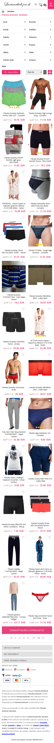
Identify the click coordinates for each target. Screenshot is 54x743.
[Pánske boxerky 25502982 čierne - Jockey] (14, 322)
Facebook (8, 670)
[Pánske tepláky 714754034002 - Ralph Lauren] (14, 550)
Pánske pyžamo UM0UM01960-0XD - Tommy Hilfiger (14, 617)
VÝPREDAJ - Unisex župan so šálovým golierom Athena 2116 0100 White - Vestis (13, 205)
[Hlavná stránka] (4, 11)
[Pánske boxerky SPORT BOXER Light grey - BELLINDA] (14, 139)
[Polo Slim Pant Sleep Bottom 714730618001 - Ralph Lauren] (14, 413)
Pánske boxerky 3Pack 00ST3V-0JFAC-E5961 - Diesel (14, 251)
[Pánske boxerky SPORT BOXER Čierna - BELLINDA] (40, 139)
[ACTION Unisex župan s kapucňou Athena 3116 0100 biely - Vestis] (40, 322)
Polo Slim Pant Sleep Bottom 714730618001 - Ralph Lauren (14, 434)
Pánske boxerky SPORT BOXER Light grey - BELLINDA (13, 160)
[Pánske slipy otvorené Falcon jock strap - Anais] (40, 596)
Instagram (21, 670)
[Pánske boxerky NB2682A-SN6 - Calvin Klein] (40, 367)
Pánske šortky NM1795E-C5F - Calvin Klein (40, 480)
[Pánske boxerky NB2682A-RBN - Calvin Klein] (40, 276)
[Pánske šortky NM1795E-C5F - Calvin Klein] (40, 459)
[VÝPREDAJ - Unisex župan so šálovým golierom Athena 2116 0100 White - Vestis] (14, 185)
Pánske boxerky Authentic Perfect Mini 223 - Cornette (14, 114)
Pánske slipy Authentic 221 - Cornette (40, 434)
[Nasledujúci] (43, 637)
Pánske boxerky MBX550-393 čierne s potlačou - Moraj (14, 525)
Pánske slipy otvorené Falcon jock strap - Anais (40, 617)
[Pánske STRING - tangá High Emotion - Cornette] (40, 231)
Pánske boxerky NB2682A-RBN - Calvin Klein (40, 297)
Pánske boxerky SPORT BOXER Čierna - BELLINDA (40, 160)
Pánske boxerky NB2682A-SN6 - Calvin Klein (40, 388)
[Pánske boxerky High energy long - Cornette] (40, 93)
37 (34, 638)
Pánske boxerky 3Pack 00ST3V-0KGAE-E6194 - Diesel (40, 525)
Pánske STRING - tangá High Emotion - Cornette (40, 251)
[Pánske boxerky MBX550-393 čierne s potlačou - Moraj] (14, 505)
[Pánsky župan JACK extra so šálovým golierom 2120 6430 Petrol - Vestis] (40, 550)
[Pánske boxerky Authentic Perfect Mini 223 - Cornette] (14, 93)
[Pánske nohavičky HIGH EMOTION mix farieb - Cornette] (40, 185)
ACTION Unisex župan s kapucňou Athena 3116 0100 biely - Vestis (40, 342)
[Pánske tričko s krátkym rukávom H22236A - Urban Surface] (14, 459)
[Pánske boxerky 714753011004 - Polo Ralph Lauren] (14, 276)
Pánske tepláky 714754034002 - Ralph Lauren (14, 571)
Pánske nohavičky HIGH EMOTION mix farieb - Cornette (40, 205)
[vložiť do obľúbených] (22, 81)
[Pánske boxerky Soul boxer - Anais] (14, 367)
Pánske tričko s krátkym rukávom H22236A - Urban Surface (14, 480)
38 (39, 638)
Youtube (33, 670)
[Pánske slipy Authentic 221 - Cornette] (40, 413)
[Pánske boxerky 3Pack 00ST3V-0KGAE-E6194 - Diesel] (40, 505)
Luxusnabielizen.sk (17, 4)
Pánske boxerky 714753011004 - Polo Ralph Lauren (14, 297)
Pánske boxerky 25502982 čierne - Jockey (13, 342)
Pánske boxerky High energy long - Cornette (40, 114)
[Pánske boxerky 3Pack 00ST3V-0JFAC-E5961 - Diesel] (14, 231)
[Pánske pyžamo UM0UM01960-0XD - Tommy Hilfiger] (14, 596)
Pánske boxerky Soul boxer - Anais (13, 388)
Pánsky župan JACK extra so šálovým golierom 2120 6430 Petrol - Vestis (40, 571)
